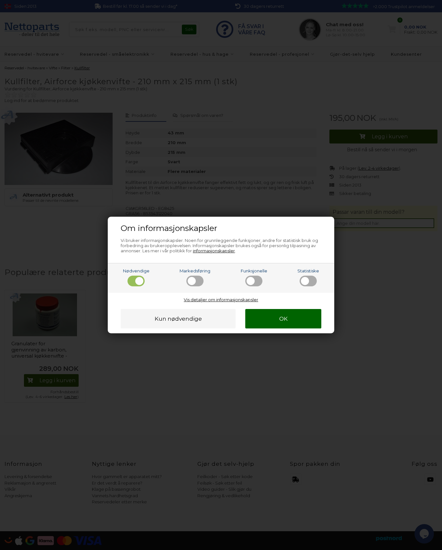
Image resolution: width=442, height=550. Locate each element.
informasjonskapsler (214, 250)
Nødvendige (136, 270)
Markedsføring (195, 270)
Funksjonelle (254, 270)
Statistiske (308, 270)
